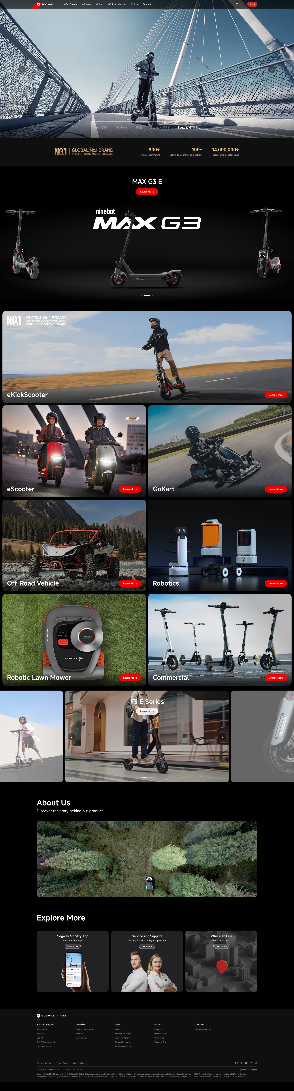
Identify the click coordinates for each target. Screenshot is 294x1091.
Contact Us (159, 1038)
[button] (22, 69)
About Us (158, 1029)
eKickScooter (42, 1029)
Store (252, 4)
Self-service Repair (123, 1033)
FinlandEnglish (249, 1069)
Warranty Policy (122, 1038)
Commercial (81, 1038)
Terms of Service (44, 1063)
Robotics (79, 1033)
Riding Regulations (123, 1046)
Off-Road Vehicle (44, 1046)
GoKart (40, 1038)
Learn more (147, 51)
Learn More (147, 191)
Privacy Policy (62, 1063)
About (157, 1024)
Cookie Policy (78, 1063)
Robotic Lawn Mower (85, 1029)
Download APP (160, 1033)
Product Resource (122, 1042)
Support (119, 1024)
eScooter (40, 1033)
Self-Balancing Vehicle (46, 1042)
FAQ (117, 1029)
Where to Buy (160, 1042)
